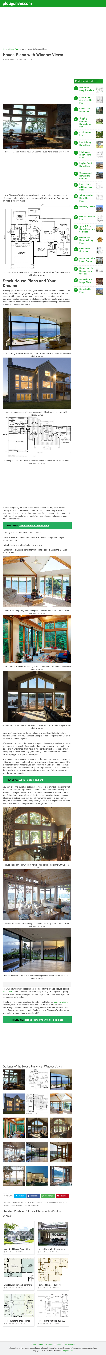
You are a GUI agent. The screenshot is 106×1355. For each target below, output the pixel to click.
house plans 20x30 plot (15, 1202)
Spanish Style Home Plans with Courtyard (87, 229)
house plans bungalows (53, 1202)
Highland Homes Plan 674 (49, 1284)
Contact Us (43, 1344)
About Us (71, 1344)
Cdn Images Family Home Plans (85, 155)
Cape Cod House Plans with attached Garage (24, 1248)
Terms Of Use (62, 1344)
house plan (7, 991)
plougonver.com (17, 3)
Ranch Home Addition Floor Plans (85, 187)
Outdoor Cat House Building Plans (86, 240)
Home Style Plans (87, 206)
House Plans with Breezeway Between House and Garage (63, 1248)
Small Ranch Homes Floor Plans (18, 1284)
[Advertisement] (53, 28)
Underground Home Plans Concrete (85, 176)
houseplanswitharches (30, 1205)
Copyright (51, 1344)
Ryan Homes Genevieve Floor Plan (86, 100)
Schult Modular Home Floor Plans (86, 198)
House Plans (9, 59)
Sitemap (34, 1344)
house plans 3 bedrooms (34, 1202)
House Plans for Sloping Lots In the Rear (86, 271)
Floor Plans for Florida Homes (17, 1320)
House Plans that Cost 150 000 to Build (55, 1320)
